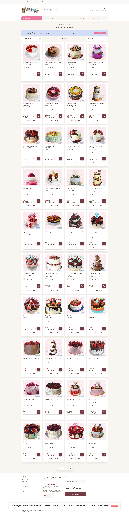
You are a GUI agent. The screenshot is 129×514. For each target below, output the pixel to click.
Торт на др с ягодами (52, 231)
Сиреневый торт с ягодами (31, 316)
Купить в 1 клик (31, 78)
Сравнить (29, 67)
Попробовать (100, 33)
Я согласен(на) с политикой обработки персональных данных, (74, 488)
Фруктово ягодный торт (96, 103)
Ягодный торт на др (29, 273)
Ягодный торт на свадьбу (75, 231)
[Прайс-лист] (67, 39)
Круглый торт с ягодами (52, 399)
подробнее (74, 489)
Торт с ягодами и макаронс (28, 104)
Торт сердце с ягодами (74, 442)
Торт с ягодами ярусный (96, 62)
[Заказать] (38, 74)
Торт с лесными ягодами (31, 146)
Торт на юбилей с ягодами (97, 231)
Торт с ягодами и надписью (94, 400)
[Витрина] (62, 39)
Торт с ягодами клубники (31, 62)
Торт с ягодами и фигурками (94, 442)
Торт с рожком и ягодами (53, 188)
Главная (60, 24)
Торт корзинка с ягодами (31, 358)
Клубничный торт (72, 358)
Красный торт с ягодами (74, 399)
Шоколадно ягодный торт (53, 62)
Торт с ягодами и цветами (53, 358)
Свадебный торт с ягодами (53, 316)
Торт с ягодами (71, 62)
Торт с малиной (28, 188)
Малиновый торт (28, 399)
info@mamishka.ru (50, 484)
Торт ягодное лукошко (52, 442)
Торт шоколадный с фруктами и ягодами (73, 104)
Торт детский (71, 188)
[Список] (64, 39)
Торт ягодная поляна (51, 103)
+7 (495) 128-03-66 (100, 9)
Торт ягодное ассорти (30, 442)
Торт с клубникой (94, 358)
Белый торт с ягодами (74, 316)
